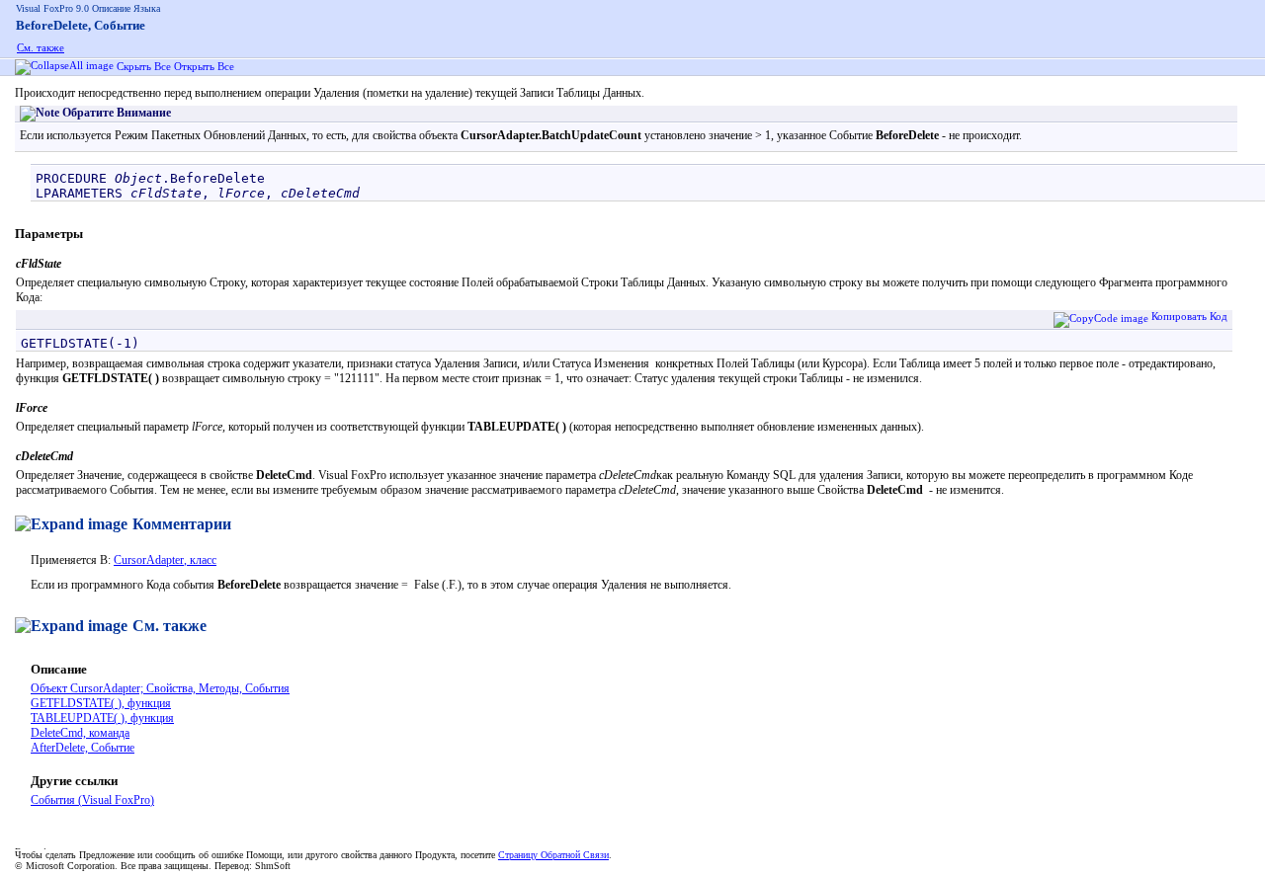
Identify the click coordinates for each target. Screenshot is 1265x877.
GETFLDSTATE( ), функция (101, 703)
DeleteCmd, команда (80, 733)
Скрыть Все (145, 66)
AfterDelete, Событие (82, 748)
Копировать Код (1189, 316)
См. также (40, 47)
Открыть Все (205, 66)
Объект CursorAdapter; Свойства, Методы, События (160, 688)
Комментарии (181, 524)
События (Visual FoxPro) (92, 800)
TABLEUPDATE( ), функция (102, 718)
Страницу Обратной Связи (553, 854)
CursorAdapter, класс (165, 560)
